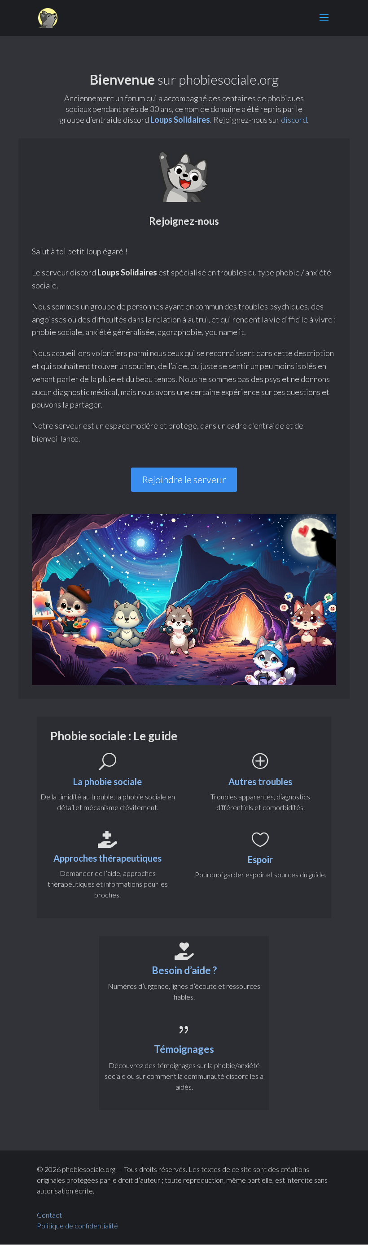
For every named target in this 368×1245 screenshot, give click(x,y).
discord (294, 119)
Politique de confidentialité (78, 1225)
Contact (49, 1215)
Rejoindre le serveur (184, 479)
